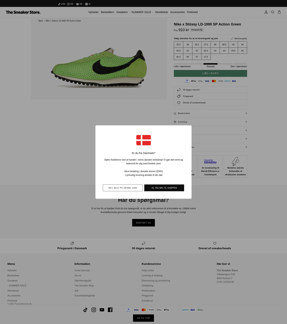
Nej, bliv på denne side (123, 188)
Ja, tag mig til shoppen (164, 188)
